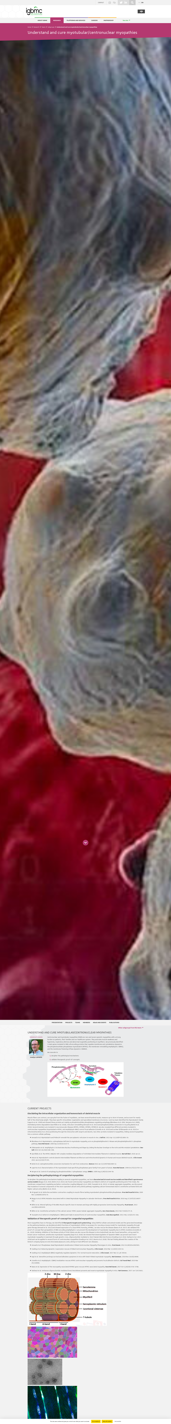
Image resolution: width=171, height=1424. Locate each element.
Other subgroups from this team (129, 1028)
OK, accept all (96, 1421)
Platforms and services (76, 20)
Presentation (57, 1023)
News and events (99, 1023)
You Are (125, 20)
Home (29, 27)
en (142, 3)
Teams (43, 27)
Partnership (109, 20)
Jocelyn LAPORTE (36, 1057)
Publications (114, 1023)
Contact (101, 3)
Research (57, 20)
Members (86, 1023)
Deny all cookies (107, 1421)
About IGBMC (42, 20)
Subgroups (51, 27)
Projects (68, 1023)
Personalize (118, 1421)
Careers (94, 20)
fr (139, 3)
